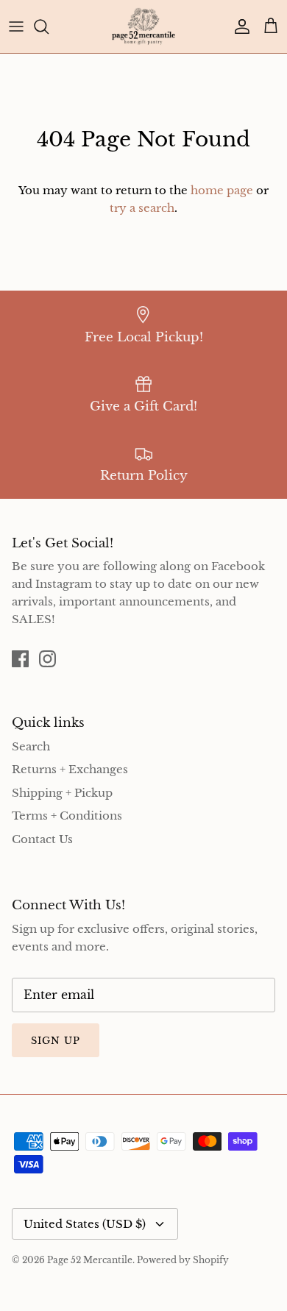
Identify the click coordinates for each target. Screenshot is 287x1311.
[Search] (48, 26)
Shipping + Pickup (62, 793)
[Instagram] (47, 658)
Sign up (55, 1040)
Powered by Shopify (183, 1259)
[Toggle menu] (16, 26)
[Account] (238, 26)
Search (31, 746)
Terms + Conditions (67, 816)
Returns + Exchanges (70, 769)
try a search (142, 208)
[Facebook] (20, 658)
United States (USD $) (85, 1224)
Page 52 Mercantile (89, 1259)
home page (222, 190)
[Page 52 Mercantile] (143, 26)
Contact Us (42, 839)
